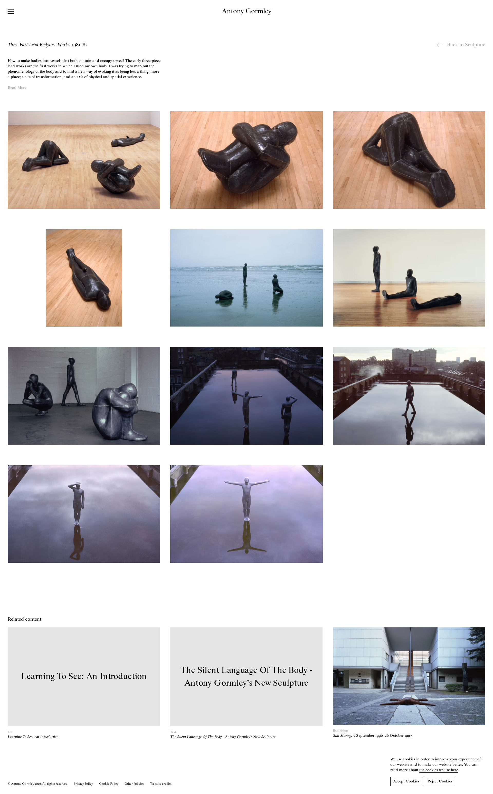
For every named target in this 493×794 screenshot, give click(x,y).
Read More (17, 87)
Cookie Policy (108, 784)
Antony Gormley (246, 11)
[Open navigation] (11, 11)
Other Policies (134, 784)
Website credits (161, 784)
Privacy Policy (83, 784)
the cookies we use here (438, 770)
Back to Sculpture (466, 45)
